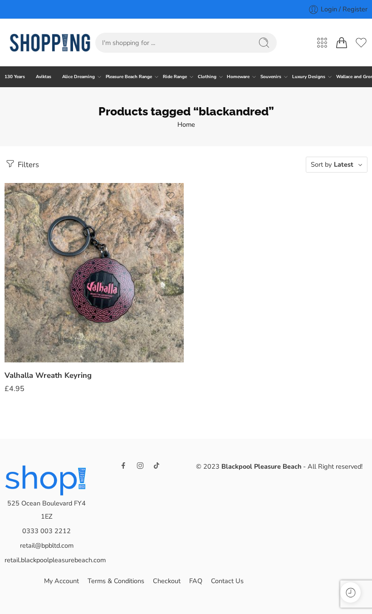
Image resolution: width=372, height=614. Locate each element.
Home (186, 124)
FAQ (195, 580)
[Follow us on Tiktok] (156, 465)
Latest (343, 164)
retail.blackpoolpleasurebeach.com (55, 559)
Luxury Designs (308, 76)
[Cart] (341, 42)
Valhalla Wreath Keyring (48, 375)
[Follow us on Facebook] (123, 465)
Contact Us (227, 580)
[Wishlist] (170, 195)
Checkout (167, 580)
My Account (61, 580)
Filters (27, 164)
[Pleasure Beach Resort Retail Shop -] (50, 43)
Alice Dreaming (78, 76)
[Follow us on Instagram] (140, 465)
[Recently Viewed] (350, 592)
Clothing (207, 76)
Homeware (238, 76)
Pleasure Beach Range (129, 76)
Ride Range (175, 76)
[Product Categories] (322, 42)
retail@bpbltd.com (46, 545)
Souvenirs (270, 76)
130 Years (15, 76)
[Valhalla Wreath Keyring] (94, 272)
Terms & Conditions (116, 580)
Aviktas (43, 76)
